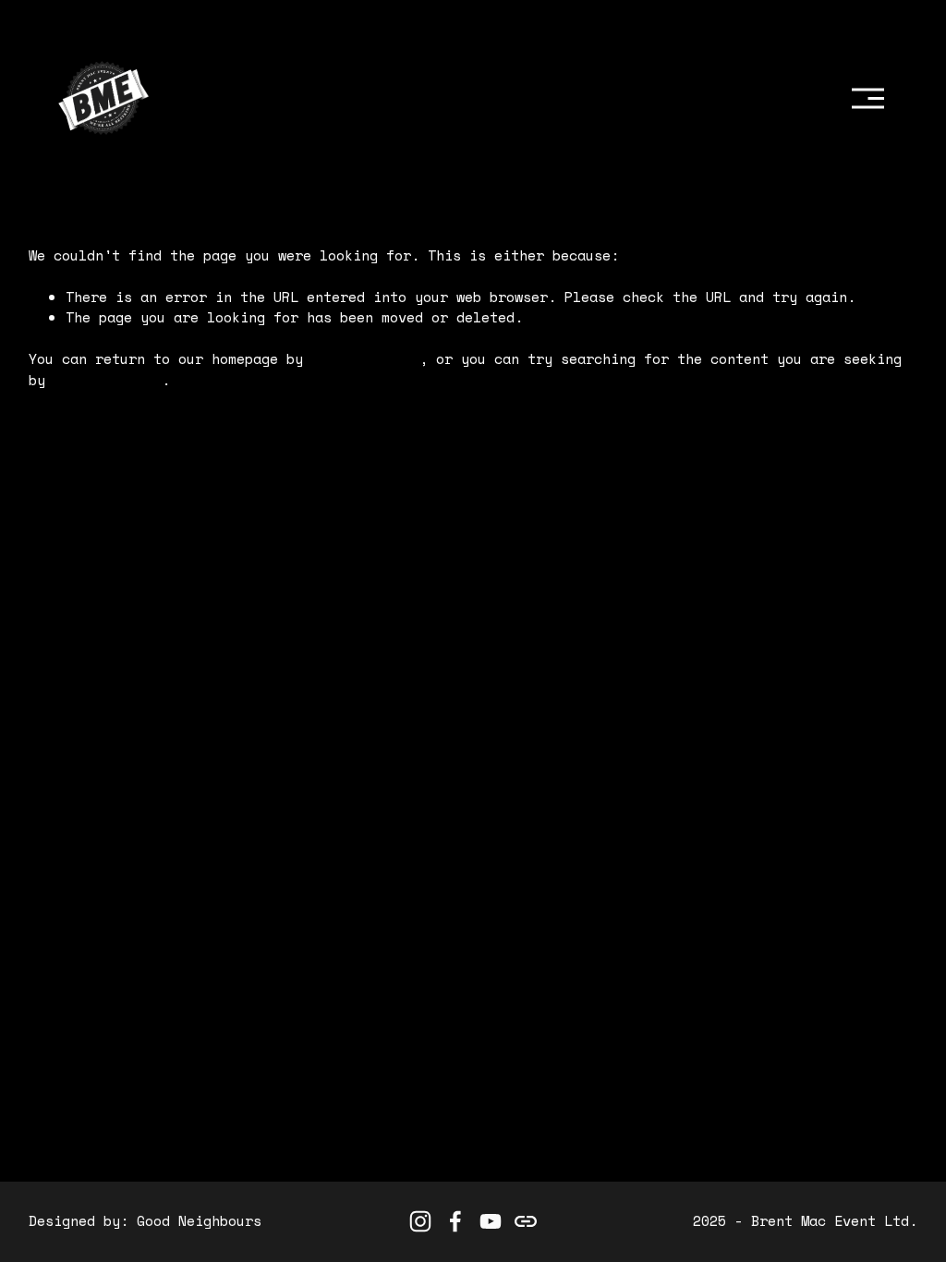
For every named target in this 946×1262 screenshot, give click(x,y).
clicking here (365, 359)
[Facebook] (455, 1221)
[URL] (526, 1221)
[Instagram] (420, 1221)
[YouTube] (490, 1221)
